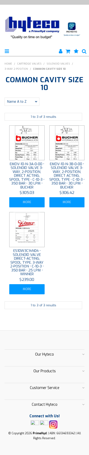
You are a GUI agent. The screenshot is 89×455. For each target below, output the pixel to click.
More (27, 202)
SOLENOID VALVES (58, 64)
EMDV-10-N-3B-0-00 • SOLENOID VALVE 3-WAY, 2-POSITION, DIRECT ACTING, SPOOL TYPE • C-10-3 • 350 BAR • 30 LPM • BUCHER (66, 176)
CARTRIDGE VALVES (29, 64)
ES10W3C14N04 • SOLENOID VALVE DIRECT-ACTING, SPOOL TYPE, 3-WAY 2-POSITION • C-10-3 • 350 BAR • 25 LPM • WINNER (27, 262)
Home (8, 64)
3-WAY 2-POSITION (16, 69)
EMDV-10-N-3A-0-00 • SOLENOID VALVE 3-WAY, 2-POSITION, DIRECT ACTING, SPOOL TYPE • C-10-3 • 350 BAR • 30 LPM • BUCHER (26, 176)
